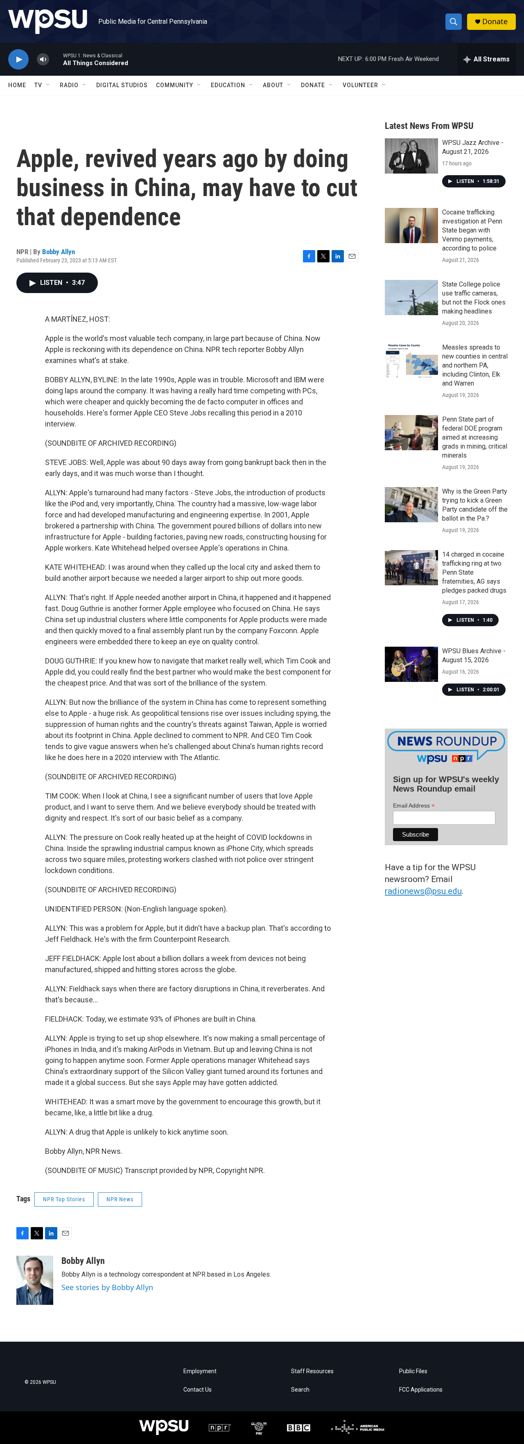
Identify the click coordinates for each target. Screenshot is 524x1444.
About (273, 85)
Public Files (413, 1371)
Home (17, 85)
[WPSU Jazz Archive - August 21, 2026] (411, 156)
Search (300, 1390)
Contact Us (197, 1390)
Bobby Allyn (58, 252)
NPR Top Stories (64, 1199)
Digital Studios (122, 85)
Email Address (414, 806)
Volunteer (360, 85)
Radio (69, 85)
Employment (200, 1371)
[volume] (43, 59)
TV (38, 85)
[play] (18, 59)
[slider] (56, 59)
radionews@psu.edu (423, 891)
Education (228, 85)
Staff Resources (312, 1371)
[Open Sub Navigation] (48, 85)
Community (174, 85)
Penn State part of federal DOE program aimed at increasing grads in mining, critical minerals (474, 437)
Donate (495, 21)
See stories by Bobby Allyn (107, 1287)
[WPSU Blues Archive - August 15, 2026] (411, 664)
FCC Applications (421, 1390)
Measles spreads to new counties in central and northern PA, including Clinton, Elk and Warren (475, 365)
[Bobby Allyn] (34, 1280)
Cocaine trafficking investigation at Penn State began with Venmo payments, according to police (472, 230)
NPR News (119, 1199)
